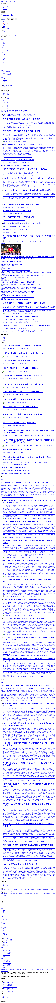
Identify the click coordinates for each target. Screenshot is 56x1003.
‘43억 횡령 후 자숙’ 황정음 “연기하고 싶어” (19, 217)
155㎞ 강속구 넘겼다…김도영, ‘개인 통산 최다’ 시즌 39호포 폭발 (26, 326)
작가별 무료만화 (7, 73)
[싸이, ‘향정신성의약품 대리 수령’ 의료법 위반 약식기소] (17, 226)
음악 (4, 43)
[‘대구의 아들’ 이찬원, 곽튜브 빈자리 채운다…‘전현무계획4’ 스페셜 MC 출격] (22, 241)
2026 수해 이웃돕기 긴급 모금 (8, 889)
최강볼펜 (3, 243)
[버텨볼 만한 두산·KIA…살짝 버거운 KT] (13, 452)
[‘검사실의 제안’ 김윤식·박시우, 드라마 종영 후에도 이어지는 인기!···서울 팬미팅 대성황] (25, 655)
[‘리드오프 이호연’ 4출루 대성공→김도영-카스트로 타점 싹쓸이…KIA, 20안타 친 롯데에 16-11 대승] (27, 739)
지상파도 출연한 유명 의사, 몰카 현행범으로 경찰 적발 (23, 375)
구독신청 (5, 106)
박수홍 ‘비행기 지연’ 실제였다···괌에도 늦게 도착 (13, 111)
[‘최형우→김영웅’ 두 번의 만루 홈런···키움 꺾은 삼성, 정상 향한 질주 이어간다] (22, 820)
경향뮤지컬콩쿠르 (7, 985)
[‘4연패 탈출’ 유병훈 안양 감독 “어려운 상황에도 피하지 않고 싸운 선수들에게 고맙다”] (24, 800)
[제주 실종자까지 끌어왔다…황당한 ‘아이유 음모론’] (16, 127)
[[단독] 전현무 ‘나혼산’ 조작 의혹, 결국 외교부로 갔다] (16, 141)
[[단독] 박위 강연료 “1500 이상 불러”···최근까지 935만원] (17, 154)
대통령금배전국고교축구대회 (10, 987)
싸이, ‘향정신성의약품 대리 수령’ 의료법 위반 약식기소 (23, 223)
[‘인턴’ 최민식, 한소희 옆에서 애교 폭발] (13, 213)
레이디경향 (12, 1)
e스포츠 (5, 65)
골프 (4, 64)
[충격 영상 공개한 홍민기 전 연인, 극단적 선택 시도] (16, 162)
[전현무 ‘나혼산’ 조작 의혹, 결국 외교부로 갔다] (14, 363)
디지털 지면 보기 (7, 952)
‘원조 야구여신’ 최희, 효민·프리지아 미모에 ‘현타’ (21, 204)
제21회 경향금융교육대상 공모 (8, 893)
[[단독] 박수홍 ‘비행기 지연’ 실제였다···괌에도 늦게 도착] (14, 110)
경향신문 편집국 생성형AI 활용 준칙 (45, 889)
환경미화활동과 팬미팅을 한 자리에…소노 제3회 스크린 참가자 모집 (28, 845)
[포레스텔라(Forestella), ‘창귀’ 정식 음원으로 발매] (15, 576)
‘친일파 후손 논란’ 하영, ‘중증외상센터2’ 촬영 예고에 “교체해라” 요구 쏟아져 (24, 172)
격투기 (5, 62)
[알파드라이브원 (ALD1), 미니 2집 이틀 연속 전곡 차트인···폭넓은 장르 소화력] (22, 557)
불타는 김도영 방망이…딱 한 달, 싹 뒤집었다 (19, 423)
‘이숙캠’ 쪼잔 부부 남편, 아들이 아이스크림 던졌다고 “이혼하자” (21, 319)
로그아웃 (3, 11)
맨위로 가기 (3, 1001)
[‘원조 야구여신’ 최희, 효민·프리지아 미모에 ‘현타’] (15, 207)
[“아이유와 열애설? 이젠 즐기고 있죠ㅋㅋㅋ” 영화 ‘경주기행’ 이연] (17, 497)
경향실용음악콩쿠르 (8, 984)
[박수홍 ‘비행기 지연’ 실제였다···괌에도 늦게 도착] (15, 356)
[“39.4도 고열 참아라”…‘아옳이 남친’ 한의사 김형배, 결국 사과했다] (19, 198)
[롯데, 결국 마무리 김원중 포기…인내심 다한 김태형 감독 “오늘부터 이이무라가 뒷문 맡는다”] (26, 462)
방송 (4, 40)
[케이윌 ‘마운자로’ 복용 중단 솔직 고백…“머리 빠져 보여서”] (18, 634)
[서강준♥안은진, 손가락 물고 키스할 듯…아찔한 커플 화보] (17, 313)
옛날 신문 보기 (6, 955)
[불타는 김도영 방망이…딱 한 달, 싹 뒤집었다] (14, 425)
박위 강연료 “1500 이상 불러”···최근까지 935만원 (22, 144)
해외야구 (5, 50)
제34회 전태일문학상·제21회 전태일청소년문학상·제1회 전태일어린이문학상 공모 (35, 893)
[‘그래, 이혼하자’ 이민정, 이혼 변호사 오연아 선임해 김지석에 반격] (19, 537)
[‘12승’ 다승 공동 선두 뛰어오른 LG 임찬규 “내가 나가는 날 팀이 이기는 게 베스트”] (23, 780)
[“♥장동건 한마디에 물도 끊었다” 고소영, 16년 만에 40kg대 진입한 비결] (20, 186)
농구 (4, 59)
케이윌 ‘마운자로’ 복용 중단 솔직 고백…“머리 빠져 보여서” (24, 618)
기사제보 (5, 105)
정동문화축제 (6, 981)
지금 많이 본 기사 (7, 85)
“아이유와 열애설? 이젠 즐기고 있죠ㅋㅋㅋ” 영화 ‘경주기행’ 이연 (24, 482)
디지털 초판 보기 (7, 953)
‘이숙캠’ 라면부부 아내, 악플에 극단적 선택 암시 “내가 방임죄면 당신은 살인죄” (25, 321)
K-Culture (5, 33)
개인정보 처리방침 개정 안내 (7, 891)
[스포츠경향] (7, 15)
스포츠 (5, 80)
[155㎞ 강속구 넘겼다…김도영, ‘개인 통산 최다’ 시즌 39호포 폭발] (19, 331)
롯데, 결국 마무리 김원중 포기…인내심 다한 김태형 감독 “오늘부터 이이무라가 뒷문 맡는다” (28, 330)
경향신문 (3, 1)
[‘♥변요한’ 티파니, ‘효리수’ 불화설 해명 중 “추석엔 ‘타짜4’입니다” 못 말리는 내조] (23, 676)
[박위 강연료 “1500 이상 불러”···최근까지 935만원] (15, 348)
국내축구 (5, 54)
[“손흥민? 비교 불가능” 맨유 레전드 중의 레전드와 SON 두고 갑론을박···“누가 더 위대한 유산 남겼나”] (28, 445)
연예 (4, 24)
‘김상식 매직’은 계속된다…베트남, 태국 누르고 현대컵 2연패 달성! (25, 686)
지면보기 (5, 108)
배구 (4, 61)
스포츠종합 (6, 28)
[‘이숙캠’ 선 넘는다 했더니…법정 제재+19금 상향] (15, 322)
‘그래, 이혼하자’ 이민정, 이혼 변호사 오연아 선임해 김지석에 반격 (27, 521)
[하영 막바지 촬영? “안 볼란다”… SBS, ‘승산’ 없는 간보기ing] (18, 175)
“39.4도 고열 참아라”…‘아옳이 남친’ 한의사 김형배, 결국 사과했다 (27, 190)
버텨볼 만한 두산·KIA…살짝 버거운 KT (17, 450)
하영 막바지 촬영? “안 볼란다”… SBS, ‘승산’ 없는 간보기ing (25, 169)
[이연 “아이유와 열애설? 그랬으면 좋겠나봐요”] (15, 464)
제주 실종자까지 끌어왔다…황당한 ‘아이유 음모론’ (21, 119)
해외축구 (5, 55)
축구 (4, 27)
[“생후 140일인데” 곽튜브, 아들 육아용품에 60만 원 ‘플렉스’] (18, 615)
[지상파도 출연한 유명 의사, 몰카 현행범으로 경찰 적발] (17, 378)
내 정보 (5, 9)
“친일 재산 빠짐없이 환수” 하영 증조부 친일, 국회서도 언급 (20, 173)
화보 (4, 42)
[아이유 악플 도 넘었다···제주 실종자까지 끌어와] (15, 371)
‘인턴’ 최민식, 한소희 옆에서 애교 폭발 (17, 211)
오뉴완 (5, 7)
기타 (2, 947)
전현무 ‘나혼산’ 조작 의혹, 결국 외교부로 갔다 (21, 131)
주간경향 (7, 1)
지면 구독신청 (6, 950)
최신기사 (5, 84)
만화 (4, 31)
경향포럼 (5, 989)
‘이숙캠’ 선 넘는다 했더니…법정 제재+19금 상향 (20, 316)
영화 (4, 45)
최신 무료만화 (6, 71)
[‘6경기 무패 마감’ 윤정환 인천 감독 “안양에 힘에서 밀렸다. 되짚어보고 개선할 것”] (23, 841)
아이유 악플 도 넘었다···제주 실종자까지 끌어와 (20, 368)
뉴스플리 (5, 6)
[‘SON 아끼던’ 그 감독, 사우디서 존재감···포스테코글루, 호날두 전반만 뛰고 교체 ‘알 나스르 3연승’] (27, 435)
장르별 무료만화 (7, 74)
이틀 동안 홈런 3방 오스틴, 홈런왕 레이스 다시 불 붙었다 (19, 328)
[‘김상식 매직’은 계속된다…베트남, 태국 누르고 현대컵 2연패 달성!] (17, 700)
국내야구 (5, 49)
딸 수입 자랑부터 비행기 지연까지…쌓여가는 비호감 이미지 (17, 115)
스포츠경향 (6, 98)
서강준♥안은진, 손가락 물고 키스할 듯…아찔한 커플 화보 (24, 303)
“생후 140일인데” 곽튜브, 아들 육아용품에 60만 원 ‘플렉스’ (24, 599)
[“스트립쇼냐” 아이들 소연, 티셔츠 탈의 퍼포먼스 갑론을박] (17, 157)
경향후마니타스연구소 (8, 991)
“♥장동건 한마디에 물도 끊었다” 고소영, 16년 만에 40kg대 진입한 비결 (28, 178)
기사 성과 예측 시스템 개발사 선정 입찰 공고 (26, 889)
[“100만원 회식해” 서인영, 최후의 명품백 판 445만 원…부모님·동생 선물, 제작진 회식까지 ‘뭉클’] (26, 518)
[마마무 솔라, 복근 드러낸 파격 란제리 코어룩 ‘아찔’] (16, 470)
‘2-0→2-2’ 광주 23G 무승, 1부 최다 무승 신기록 (20, 864)
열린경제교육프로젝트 (8, 988)
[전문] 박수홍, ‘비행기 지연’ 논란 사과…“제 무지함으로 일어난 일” (19, 114)
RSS (4, 956)
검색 (14, 35)
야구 (4, 26)
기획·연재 (3, 77)
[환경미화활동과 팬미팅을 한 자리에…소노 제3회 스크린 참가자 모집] (20, 860)
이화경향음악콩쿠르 (8, 982)
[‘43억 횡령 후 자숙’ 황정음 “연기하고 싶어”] (14, 220)
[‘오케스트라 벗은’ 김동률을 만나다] (12, 232)
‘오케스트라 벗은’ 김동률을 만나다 (15, 229)
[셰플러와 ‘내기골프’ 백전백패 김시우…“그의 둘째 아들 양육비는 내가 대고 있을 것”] (24, 759)
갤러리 (5, 86)
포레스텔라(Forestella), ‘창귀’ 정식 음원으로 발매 (21, 560)
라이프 (5, 30)
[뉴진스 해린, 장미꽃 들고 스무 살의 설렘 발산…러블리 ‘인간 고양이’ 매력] (21, 596)
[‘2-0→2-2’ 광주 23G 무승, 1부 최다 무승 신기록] (15, 878)
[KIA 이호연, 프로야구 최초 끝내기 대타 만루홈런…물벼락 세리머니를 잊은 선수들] (23, 720)
